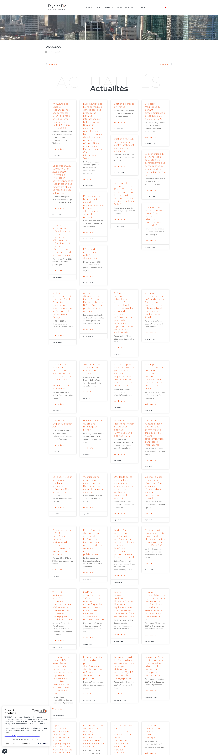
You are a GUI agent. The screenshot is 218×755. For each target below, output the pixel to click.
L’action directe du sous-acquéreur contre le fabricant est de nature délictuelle (124, 145)
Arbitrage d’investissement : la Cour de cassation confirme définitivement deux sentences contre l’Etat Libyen (155, 376)
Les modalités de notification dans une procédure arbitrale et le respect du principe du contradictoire (154, 666)
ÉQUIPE (119, 7)
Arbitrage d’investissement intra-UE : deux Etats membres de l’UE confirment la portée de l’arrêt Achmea (93, 302)
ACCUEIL (89, 7)
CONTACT (141, 7)
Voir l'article (58, 149)
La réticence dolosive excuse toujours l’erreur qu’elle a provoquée (153, 731)
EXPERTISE (109, 7)
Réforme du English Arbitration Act (62, 423)
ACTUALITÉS (129, 7)
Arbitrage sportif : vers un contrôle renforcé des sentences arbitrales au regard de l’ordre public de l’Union (154, 216)
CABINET (99, 7)
